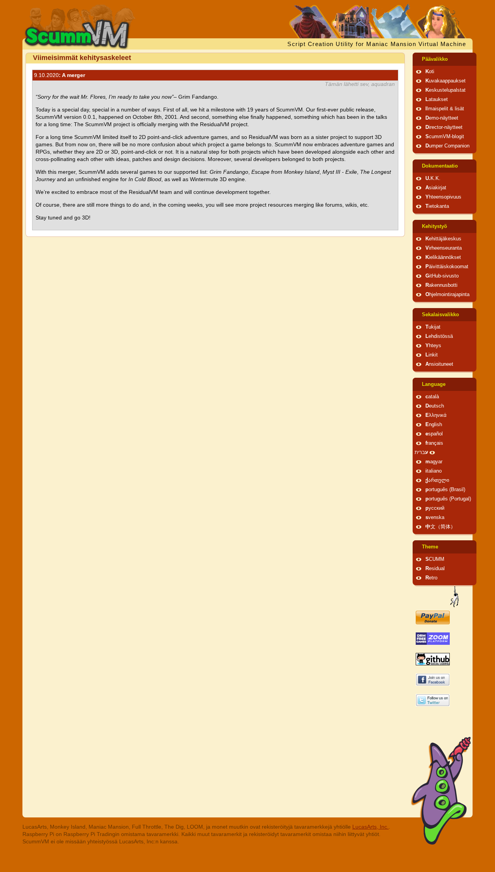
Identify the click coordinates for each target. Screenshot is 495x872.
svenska (434, 517)
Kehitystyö (434, 226)
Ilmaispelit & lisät (444, 108)
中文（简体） (440, 526)
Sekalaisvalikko (440, 314)
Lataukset (436, 99)
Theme (430, 547)
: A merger (59, 75)
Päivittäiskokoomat (446, 266)
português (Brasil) (445, 489)
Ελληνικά (436, 415)
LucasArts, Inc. (370, 827)
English (433, 424)
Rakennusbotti (441, 285)
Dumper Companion (447, 146)
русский (434, 508)
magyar (433, 461)
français (434, 443)
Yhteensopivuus (443, 197)
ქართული (437, 480)
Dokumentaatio (440, 166)
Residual (435, 568)
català (432, 396)
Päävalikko (435, 59)
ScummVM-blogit (444, 136)
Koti (429, 71)
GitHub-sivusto (442, 276)
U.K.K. (432, 178)
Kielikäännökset (443, 257)
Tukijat (432, 327)
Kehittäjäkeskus (443, 239)
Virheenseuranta (443, 248)
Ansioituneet (439, 364)
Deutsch (434, 406)
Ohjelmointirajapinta (447, 294)
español (434, 434)
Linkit (431, 355)
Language (434, 384)
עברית (421, 452)
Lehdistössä (439, 336)
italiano (433, 471)
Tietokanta (437, 206)
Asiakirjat (435, 187)
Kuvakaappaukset (445, 81)
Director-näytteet (444, 127)
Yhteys (433, 345)
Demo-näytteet (441, 118)
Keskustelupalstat (445, 90)
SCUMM (434, 559)
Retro (431, 578)
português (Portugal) (448, 499)
